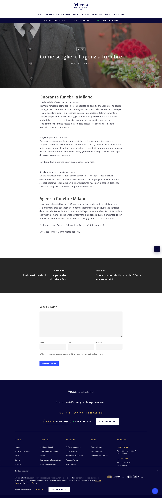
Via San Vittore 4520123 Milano (124, 464)
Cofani (43, 456)
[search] (149, 6)
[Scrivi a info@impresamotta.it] (157, 249)
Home (17, 447)
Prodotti (18, 464)
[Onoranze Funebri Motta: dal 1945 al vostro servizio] (121, 275)
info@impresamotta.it (55, 20)
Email (70, 342)
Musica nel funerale (48, 464)
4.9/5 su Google (57, 421)
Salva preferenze (23, 489)
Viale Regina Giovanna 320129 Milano (126, 452)
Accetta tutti (59, 489)
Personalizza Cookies (99, 456)
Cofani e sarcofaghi (73, 447)
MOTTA (81, 49)
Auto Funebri (71, 464)
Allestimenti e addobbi (49, 451)
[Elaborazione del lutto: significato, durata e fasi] (40, 275)
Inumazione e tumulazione (50, 460)
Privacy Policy (96, 447)
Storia (17, 456)
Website (99, 342)
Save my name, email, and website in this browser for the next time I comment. (72, 354)
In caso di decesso (22, 451)
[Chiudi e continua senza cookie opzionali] (157, 470)
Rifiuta (39, 489)
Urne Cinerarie (71, 451)
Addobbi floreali (46, 447)
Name (42, 342)
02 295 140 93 (82, 20)
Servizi (17, 460)
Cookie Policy (96, 451)
